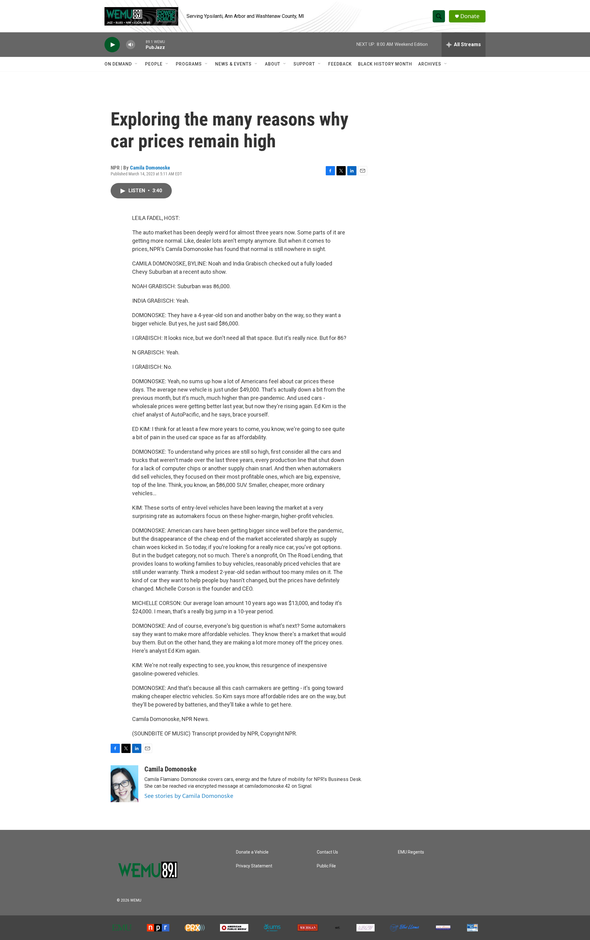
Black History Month (385, 64)
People (154, 64)
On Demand (118, 64)
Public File (326, 866)
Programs (189, 64)
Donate (469, 16)
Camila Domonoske (150, 168)
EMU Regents (411, 852)
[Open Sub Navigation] (136, 64)
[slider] (140, 44)
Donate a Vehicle (252, 852)
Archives (429, 64)
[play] (112, 44)
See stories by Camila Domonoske (188, 795)
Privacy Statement (254, 866)
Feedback (340, 64)
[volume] (130, 45)
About (272, 64)
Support (304, 64)
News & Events (233, 64)
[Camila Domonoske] (124, 783)
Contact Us (327, 852)
